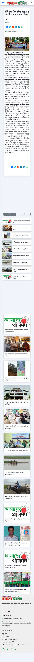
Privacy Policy (26, 645)
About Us (5, 645)
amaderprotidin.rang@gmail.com (13, 619)
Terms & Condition (14, 645)
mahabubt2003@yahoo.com (9, 639)
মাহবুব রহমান (4, 634)
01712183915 (7, 615)
